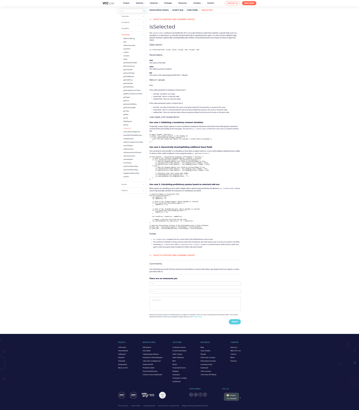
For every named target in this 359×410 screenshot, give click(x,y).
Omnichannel (123, 351)
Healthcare (176, 381)
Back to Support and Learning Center (174, 19)
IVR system (147, 347)
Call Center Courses (208, 357)
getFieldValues (128, 87)
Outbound (121, 354)
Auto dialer (147, 351)
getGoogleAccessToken (131, 90)
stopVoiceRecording (130, 170)
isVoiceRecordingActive (131, 132)
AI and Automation (179, 351)
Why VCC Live (235, 351)
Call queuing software (151, 354)
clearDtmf (126, 49)
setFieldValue (128, 159)
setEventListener (129, 156)
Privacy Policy (197, 317)
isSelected (127, 128)
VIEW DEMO (249, 3)
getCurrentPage (129, 73)
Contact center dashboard (152, 374)
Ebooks (203, 354)
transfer (126, 177)
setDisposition (128, 149)
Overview (125, 16)
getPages (126, 97)
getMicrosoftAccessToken (132, 94)
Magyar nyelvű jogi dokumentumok (195, 405)
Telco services (206, 371)
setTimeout (127, 163)
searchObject (128, 146)
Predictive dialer (149, 368)
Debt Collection (178, 357)
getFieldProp (127, 80)
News (232, 357)
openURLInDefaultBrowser (132, 135)
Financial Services (179, 368)
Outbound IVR (148, 364)
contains (126, 56)
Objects (124, 190)
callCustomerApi (129, 45)
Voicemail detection (150, 371)
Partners (233, 361)
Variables (125, 28)
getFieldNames (128, 76)
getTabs (126, 111)
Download (204, 368)
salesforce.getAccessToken (133, 142)
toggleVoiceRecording (131, 173)
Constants (125, 22)
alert (124, 42)
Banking (175, 371)
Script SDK (177, 10)
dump (125, 59)
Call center (122, 347)
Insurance (176, 374)
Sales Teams (177, 354)
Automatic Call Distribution (152, 357)
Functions (192, 10)
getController (128, 70)
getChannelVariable (130, 63)
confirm (126, 52)
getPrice (126, 101)
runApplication (128, 139)
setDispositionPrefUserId (132, 152)
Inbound (121, 357)
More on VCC (123, 368)
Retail (174, 364)
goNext (125, 114)
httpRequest (127, 121)
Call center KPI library (208, 374)
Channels (121, 361)
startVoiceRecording (130, 166)
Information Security (208, 361)
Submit (235, 322)
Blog (202, 347)
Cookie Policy (136, 405)
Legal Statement (149, 405)
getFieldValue (128, 83)
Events (124, 184)
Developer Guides (159, 10)
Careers (233, 354)
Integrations (122, 364)
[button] (240, 398)
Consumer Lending (179, 378)
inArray (125, 125)
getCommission (129, 66)
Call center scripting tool (152, 361)
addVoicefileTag (129, 38)
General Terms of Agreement (168, 405)
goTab (125, 118)
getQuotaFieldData (130, 104)
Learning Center (207, 364)
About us (233, 347)
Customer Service (179, 347)
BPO (174, 361)
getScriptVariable (129, 108)
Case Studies (205, 351)
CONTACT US (232, 3)
